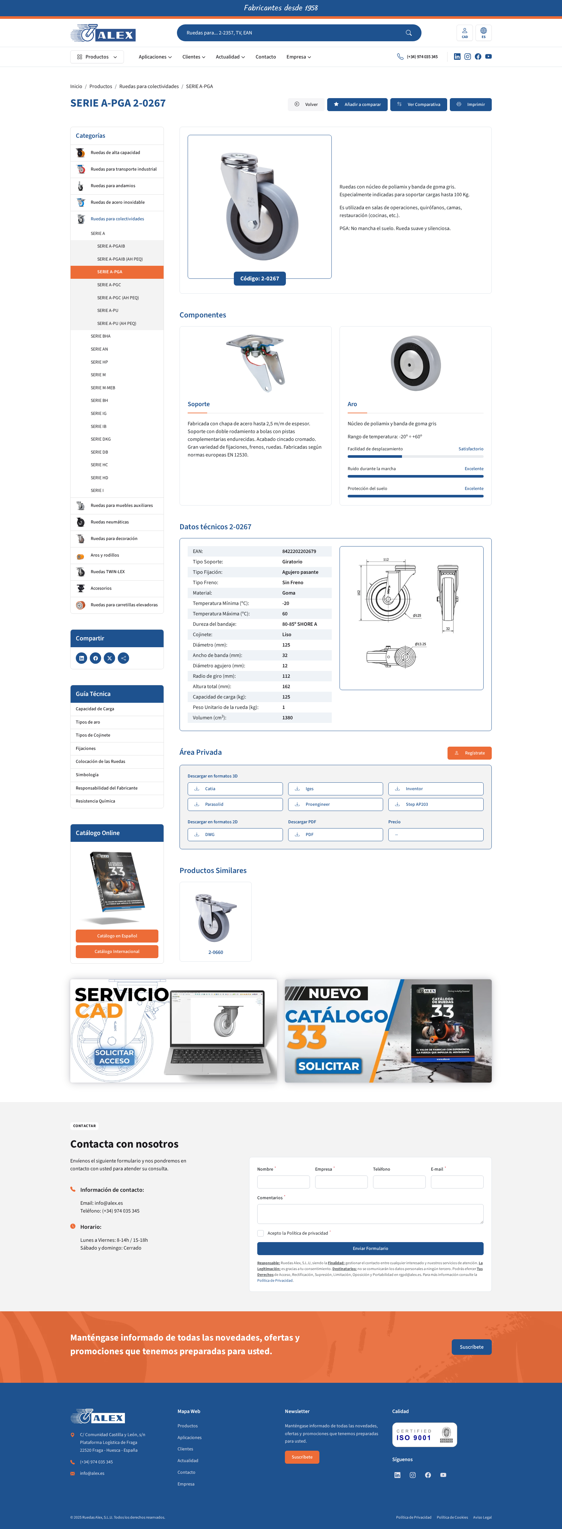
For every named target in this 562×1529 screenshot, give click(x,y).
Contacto (266, 56)
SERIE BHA (101, 336)
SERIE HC (99, 465)
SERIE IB (98, 426)
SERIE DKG (101, 439)
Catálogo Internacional (117, 951)
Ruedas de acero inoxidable (118, 202)
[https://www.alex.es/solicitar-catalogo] (388, 1031)
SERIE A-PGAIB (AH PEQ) (120, 259)
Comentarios (270, 1198)
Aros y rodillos (105, 555)
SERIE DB (99, 452)
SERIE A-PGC (109, 285)
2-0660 (215, 952)
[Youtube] (488, 57)
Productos (97, 56)
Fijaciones (86, 748)
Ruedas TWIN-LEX (108, 572)
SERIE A (98, 233)
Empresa (296, 56)
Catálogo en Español (117, 936)
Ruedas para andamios (113, 186)
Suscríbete (472, 1347)
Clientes (191, 56)
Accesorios (101, 588)
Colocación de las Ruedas (100, 761)
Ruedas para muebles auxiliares (122, 505)
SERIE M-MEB (103, 388)
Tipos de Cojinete (93, 735)
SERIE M (98, 375)
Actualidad (228, 56)
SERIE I (97, 490)
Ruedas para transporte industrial (124, 169)
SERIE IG (99, 413)
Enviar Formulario (370, 1248)
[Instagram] (467, 57)
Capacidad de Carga (95, 709)
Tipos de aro (88, 722)
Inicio (76, 86)
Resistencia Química (95, 801)
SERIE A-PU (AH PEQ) (116, 323)
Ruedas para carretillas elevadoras (124, 605)
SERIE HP (99, 362)
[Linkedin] (457, 57)
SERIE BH (99, 400)
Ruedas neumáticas (110, 522)
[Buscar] (413, 32)
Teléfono (381, 1169)
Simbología (87, 775)
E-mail (437, 1169)
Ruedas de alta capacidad (115, 152)
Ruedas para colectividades (149, 86)
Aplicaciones (153, 56)
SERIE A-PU (107, 310)
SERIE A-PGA (199, 86)
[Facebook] (478, 57)
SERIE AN (99, 349)
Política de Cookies (452, 1517)
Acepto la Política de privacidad (298, 1233)
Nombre (265, 1169)
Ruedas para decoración (114, 538)
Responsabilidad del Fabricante (107, 788)
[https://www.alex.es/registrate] (173, 1031)
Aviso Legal (482, 1517)
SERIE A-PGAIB (111, 246)
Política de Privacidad (275, 1280)
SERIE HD (99, 478)
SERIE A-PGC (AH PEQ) (118, 298)
